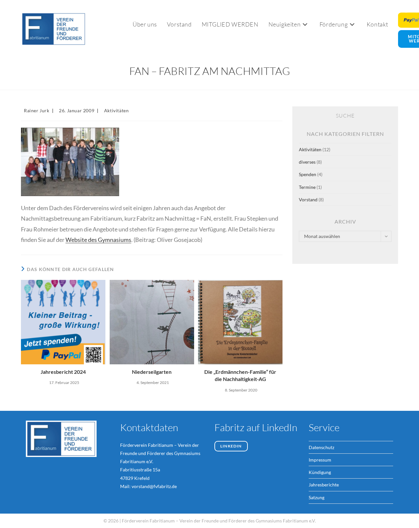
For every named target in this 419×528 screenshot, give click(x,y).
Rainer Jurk (36, 110)
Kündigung (320, 472)
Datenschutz (321, 447)
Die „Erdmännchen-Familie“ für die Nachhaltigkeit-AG (240, 375)
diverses (307, 162)
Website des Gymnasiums (98, 239)
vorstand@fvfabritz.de (154, 486)
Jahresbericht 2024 (63, 372)
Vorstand (308, 199)
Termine (307, 187)
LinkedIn (231, 446)
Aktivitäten (116, 110)
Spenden (307, 174)
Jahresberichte (324, 484)
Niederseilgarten (152, 372)
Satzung (316, 497)
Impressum (320, 460)
